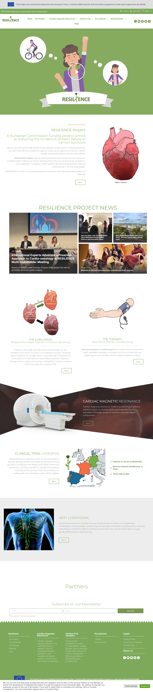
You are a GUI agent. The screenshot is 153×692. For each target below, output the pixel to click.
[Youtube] (138, 21)
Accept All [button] (145, 686)
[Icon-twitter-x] (135, 21)
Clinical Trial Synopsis (72, 635)
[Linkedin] (145, 21)
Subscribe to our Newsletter (76, 604)
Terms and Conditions (28, 616)
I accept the (24, 616)
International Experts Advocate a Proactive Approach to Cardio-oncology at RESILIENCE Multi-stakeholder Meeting (43, 258)
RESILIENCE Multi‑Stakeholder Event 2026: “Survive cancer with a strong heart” (129, 237)
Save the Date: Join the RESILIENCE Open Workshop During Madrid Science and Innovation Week (94, 237)
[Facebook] (142, 21)
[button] (76, 72)
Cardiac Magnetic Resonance (46, 635)
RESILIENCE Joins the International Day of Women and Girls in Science (107, 270)
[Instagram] (149, 21)
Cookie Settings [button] (131, 686)
